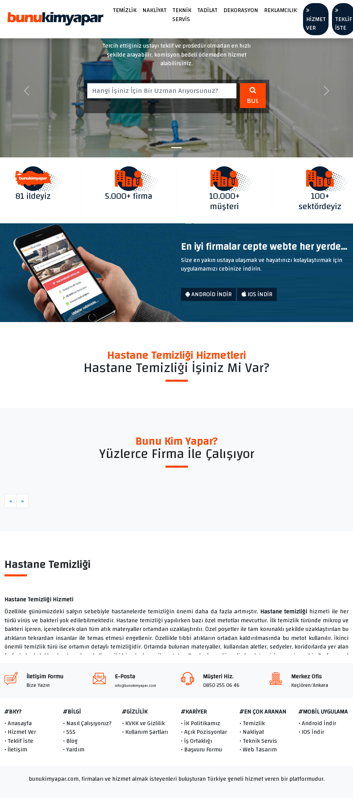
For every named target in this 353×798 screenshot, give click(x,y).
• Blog (70, 741)
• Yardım (73, 749)
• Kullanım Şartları (145, 732)
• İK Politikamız (200, 723)
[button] (26, 90)
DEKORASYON (240, 10)
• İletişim (15, 749)
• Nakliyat (252, 732)
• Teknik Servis (258, 741)
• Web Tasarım (258, 749)
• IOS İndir (311, 732)
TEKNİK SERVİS (181, 15)
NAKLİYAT (154, 10)
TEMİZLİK (125, 10)
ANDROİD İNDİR (211, 294)
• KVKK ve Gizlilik (143, 723)
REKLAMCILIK (280, 10)
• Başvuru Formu (201, 749)
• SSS (69, 732)
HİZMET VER (316, 23)
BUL (253, 100)
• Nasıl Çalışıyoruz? (87, 723)
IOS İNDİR (259, 294)
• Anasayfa (18, 723)
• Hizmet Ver (20, 732)
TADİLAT (207, 10)
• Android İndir (317, 723)
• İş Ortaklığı (196, 741)
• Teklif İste (18, 741)
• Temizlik (252, 723)
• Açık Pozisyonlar (204, 732)
